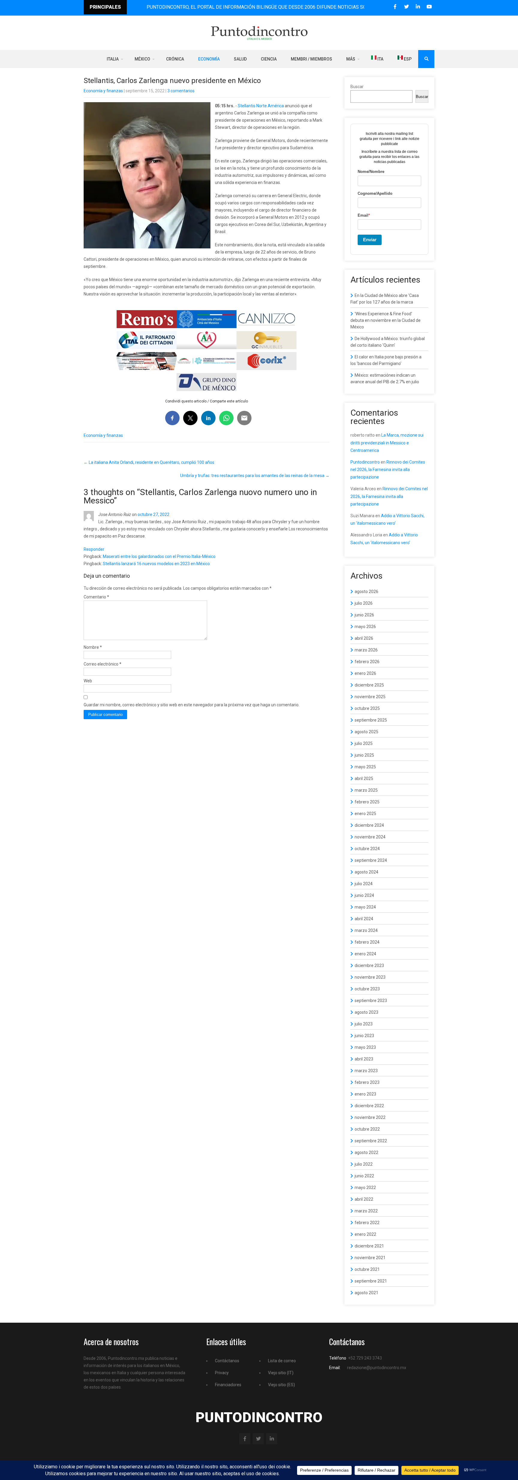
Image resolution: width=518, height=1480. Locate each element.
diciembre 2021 (369, 1246)
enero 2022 (365, 1234)
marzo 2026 (366, 650)
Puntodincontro (365, 462)
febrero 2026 (367, 661)
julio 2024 (364, 883)
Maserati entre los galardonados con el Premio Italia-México (159, 556)
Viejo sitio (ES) (281, 1384)
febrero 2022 (367, 1222)
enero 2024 (365, 953)
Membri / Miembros (311, 59)
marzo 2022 (366, 1211)
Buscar (357, 86)
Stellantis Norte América (261, 105)
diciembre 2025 (369, 685)
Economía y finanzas (103, 90)
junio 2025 (364, 755)
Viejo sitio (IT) (280, 1372)
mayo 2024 (365, 907)
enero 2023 (365, 1094)
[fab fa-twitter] (406, 6)
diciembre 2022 (369, 1105)
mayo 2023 (365, 1047)
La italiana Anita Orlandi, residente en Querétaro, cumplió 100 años (149, 462)
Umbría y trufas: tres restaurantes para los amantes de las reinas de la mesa (254, 475)
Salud (240, 59)
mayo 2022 (365, 1187)
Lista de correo (282, 1360)
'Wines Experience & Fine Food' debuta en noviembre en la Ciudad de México (385, 320)
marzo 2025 (366, 790)
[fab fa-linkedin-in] (417, 6)
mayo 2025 (365, 766)
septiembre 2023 (371, 1000)
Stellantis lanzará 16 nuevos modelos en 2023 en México (156, 563)
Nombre (93, 647)
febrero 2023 (367, 1082)
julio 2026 (364, 603)
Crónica (175, 59)
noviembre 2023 (370, 977)
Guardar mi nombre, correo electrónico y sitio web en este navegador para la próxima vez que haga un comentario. (191, 704)
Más (350, 59)
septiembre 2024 (371, 860)
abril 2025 (364, 778)
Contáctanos (227, 1360)
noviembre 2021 (370, 1257)
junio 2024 (364, 895)
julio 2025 (364, 743)
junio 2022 (364, 1175)
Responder (94, 549)
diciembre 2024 (369, 825)
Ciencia (269, 59)
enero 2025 (365, 813)
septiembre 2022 (371, 1140)
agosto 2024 (366, 872)
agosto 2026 (366, 591)
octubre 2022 (367, 1129)
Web (88, 680)
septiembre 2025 (371, 720)
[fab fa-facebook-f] (395, 6)
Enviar (370, 239)
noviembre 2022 (370, 1117)
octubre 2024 (367, 848)
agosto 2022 (366, 1152)
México (142, 59)
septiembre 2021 (371, 1281)
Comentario (96, 597)
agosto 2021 (366, 1292)
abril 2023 (364, 1059)
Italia (113, 59)
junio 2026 (364, 614)
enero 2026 (365, 673)
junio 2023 (364, 1035)
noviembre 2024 (370, 837)
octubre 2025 (367, 708)
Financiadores (228, 1384)
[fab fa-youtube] (429, 6)
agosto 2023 (366, 1012)
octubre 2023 (367, 988)
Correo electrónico (102, 664)
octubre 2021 (367, 1269)
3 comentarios (181, 90)
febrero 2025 (367, 801)
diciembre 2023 (369, 965)
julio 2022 (364, 1164)
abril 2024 (364, 918)
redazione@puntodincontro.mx (376, 1367)
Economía (209, 59)
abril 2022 (364, 1199)
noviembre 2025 (370, 696)
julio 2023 (364, 1024)
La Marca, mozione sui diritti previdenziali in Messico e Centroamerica (387, 442)
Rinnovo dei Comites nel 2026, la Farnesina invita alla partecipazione (387, 469)
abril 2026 (364, 638)
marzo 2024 (366, 930)
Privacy (222, 1372)
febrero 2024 (367, 942)
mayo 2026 (365, 626)
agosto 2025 (366, 731)
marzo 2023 (366, 1070)
